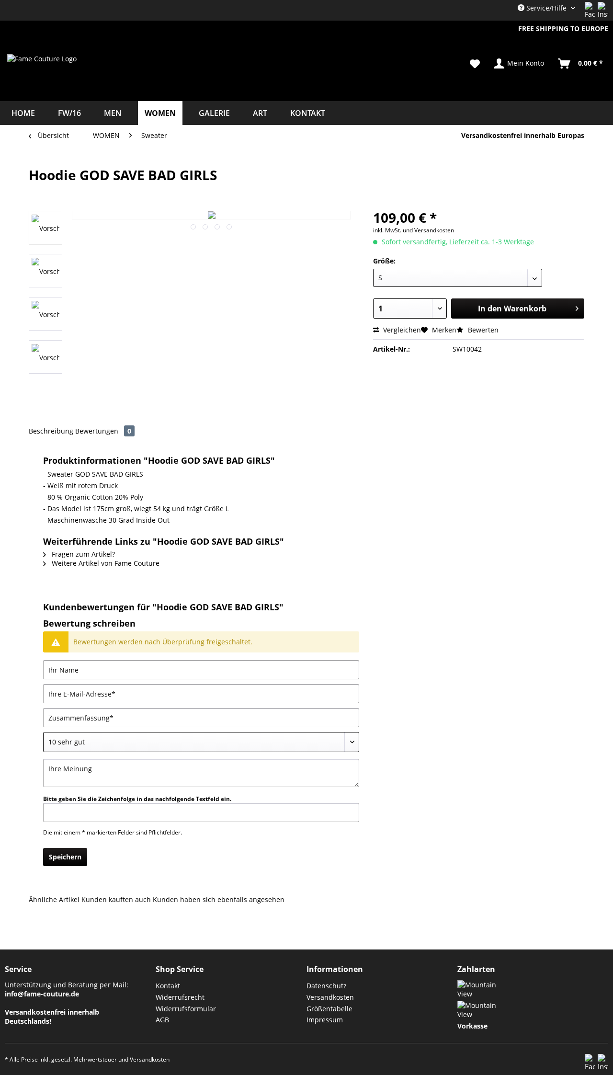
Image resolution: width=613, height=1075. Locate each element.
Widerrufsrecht (180, 997)
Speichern (65, 856)
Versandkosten (330, 997)
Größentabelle (329, 1008)
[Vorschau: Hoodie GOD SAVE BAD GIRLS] (45, 270)
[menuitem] (475, 63)
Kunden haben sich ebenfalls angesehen (218, 899)
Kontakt (168, 985)
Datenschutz (326, 985)
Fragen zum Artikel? (82, 554)
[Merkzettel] (475, 63)
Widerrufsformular (186, 1008)
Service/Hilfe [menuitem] (546, 7)
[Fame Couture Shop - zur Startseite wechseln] (42, 76)
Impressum (324, 1019)
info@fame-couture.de (42, 993)
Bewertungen (103, 430)
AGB (162, 1019)
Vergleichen (401, 329)
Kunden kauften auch (116, 899)
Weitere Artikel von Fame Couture (104, 563)
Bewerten (482, 329)
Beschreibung (51, 430)
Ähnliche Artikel (54, 899)
